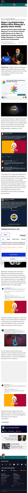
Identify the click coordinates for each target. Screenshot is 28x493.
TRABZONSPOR (16, 478)
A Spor (2, 18)
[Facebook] (2, 464)
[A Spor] (14, 4)
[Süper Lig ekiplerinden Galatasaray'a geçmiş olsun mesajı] (14, 55)
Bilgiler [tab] (8, 239)
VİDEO (2, 485)
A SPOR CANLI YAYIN (5, 475)
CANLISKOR (2, 1)
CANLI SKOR (3, 480)
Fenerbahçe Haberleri (10, 18)
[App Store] (5, 431)
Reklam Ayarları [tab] (15, 239)
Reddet (5, 234)
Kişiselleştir (12, 258)
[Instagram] (10, 464)
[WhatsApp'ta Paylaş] (22, 42)
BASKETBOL (16, 481)
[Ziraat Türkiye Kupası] (26, 5)
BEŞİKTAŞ (15, 474)
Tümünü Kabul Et (14, 254)
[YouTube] (14, 464)
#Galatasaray (5, 422)
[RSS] (25, 464)
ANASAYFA (3, 474)
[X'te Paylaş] (19, 42)
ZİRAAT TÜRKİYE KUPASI (18, 483)
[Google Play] (12, 431)
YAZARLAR (3, 481)
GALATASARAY (16, 475)
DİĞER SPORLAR (16, 485)
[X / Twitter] (6, 464)
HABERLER (3, 478)
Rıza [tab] (3, 239)
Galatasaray (4, 67)
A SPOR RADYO (4, 477)
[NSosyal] (21, 464)
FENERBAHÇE (16, 477)
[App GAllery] (18, 431)
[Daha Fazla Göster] (25, 42)
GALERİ (2, 483)
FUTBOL (15, 480)
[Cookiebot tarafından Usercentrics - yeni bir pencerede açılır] (20, 235)
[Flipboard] (18, 464)
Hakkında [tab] (23, 239)
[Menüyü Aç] (1, 4)
